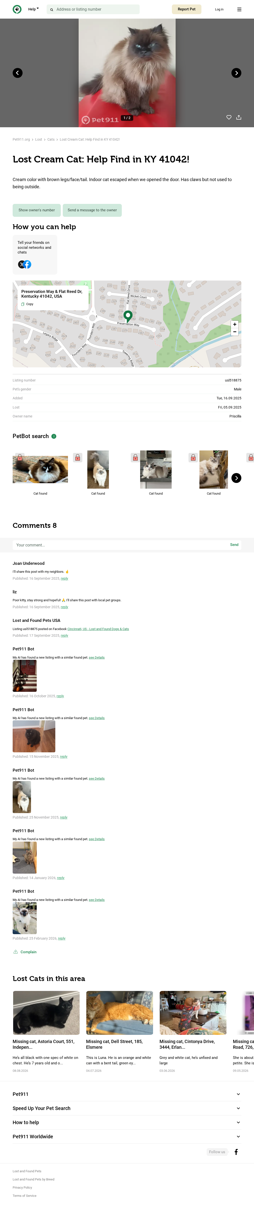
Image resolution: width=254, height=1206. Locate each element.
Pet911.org (21, 139)
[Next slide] (236, 73)
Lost (38, 139)
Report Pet (186, 9)
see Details (97, 657)
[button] (128, 317)
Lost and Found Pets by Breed (33, 1179)
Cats (51, 139)
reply (64, 578)
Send (234, 545)
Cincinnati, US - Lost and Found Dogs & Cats (98, 629)
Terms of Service (24, 1196)
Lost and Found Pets (27, 1171)
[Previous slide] (18, 73)
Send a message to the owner (92, 210)
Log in (219, 9)
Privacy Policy (22, 1187)
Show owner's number (37, 210)
